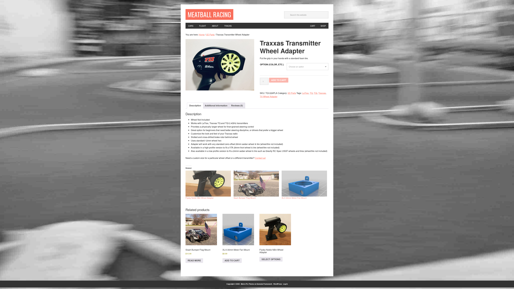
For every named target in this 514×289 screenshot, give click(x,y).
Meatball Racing (209, 14)
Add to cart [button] (232, 260)
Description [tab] (195, 105)
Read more (194, 260)
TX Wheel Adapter (268, 96)
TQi (315, 93)
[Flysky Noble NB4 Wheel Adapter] (208, 184)
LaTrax (305, 93)
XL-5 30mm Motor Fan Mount (294, 198)
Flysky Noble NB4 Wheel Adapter (200, 198)
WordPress (277, 284)
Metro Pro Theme (247, 284)
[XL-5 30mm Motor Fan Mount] (304, 184)
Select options (271, 259)
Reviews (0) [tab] (237, 105)
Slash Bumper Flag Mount (245, 198)
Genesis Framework (264, 284)
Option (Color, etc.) (272, 64)
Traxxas (322, 93)
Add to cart (278, 80)
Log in (285, 284)
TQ (311, 93)
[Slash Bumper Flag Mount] (256, 184)
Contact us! (260, 157)
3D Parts (210, 34)
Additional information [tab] (216, 105)
